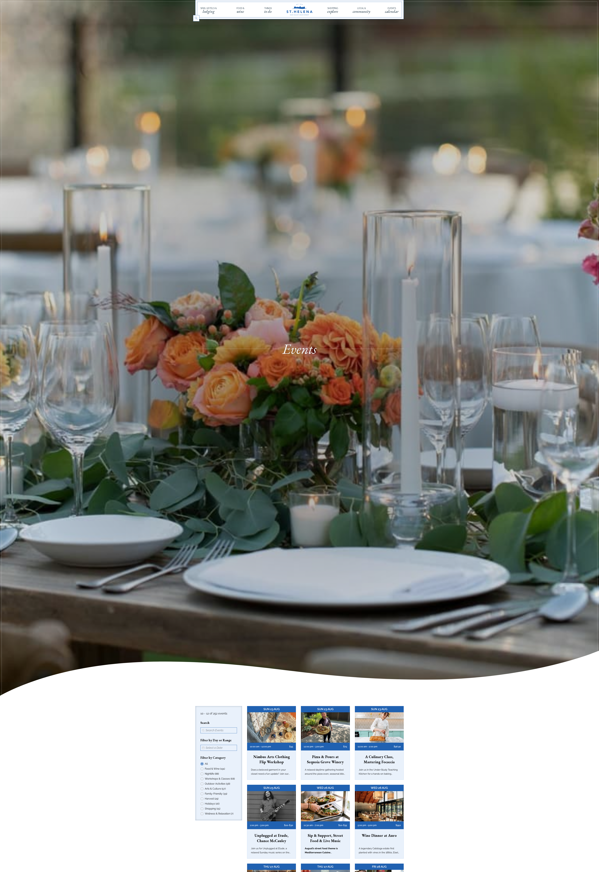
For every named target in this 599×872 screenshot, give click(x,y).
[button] (217, 763)
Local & (361, 10)
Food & (240, 10)
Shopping (332, 10)
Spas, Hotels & (208, 10)
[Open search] (196, 18)
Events (392, 10)
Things (268, 10)
